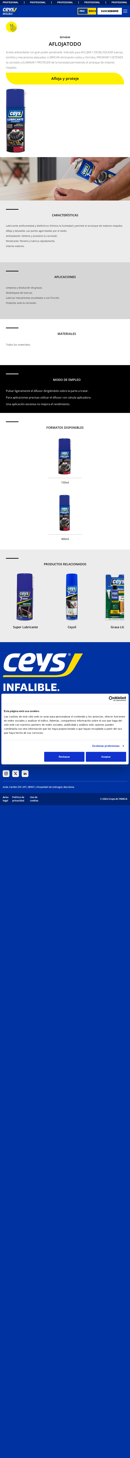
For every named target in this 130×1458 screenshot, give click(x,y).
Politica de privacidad (18, 799)
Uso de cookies (34, 799)
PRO (82, 11)
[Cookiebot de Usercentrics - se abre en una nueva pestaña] (111, 698)
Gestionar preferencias (106, 745)
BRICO (92, 11)
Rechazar (64, 756)
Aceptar (106, 756)
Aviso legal (5, 799)
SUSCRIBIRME (109, 11)
